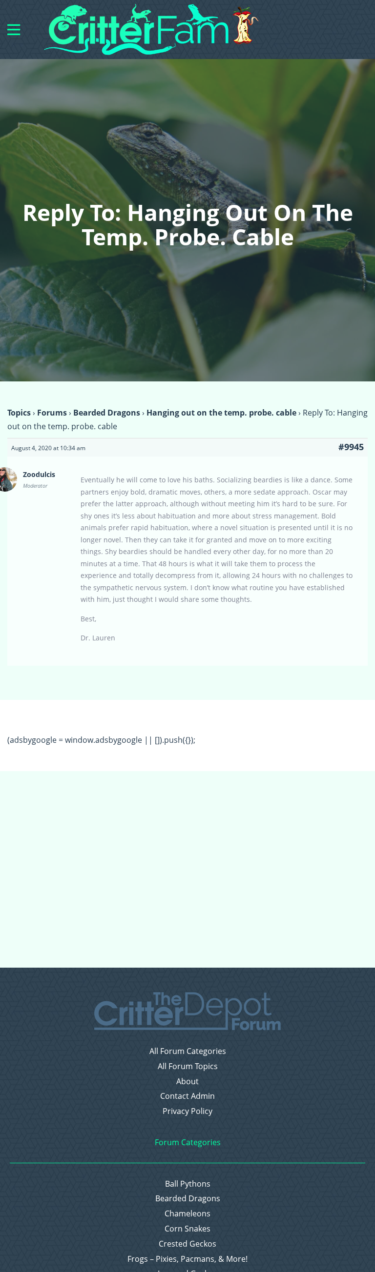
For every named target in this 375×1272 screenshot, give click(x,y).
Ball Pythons (187, 1184)
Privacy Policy (187, 1111)
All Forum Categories (187, 1051)
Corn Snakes (187, 1229)
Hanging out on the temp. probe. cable (221, 412)
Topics (19, 412)
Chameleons (187, 1214)
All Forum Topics (188, 1066)
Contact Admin (187, 1096)
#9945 (351, 446)
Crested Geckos (187, 1244)
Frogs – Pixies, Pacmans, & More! (187, 1259)
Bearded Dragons (106, 412)
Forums (52, 412)
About (187, 1081)
